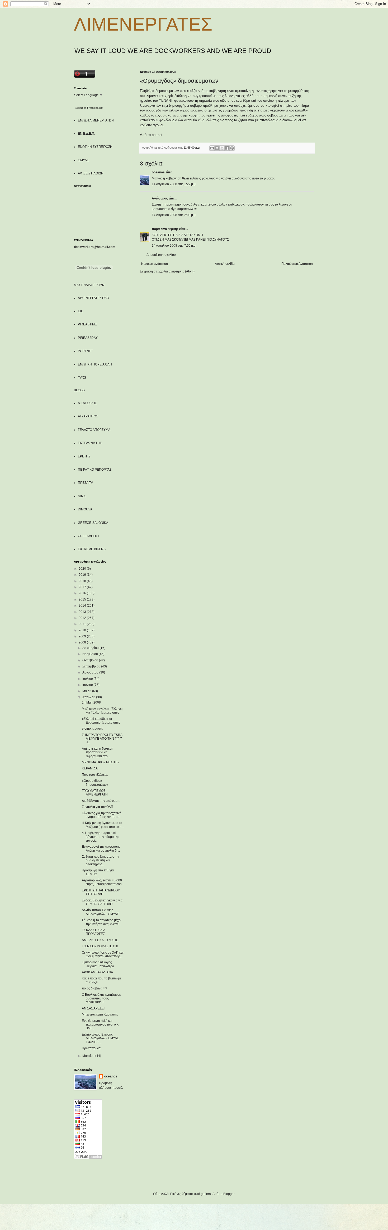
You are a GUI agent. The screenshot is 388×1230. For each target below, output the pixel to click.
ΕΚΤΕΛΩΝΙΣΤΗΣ (90, 443)
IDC (80, 311)
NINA (82, 496)
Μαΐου (87, 691)
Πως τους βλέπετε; (95, 775)
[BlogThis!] (217, 148)
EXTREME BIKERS (92, 549)
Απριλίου (89, 697)
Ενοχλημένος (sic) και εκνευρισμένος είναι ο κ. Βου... (100, 1024)
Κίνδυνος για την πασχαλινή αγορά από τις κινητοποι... (102, 815)
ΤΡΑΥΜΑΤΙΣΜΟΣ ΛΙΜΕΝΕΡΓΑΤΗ (95, 792)
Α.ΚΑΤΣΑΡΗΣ (87, 403)
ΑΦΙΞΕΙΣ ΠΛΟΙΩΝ (90, 173)
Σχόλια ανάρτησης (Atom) (176, 271)
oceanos (158, 172)
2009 (83, 636)
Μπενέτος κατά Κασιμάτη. (100, 1014)
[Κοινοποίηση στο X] (222, 148)
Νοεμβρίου (90, 654)
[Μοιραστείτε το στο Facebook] (227, 148)
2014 (83, 605)
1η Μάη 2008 (91, 702)
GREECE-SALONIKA (93, 523)
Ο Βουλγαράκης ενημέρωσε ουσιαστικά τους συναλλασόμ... (101, 998)
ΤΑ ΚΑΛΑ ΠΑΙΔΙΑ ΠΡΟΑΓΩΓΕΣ (93, 932)
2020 (83, 568)
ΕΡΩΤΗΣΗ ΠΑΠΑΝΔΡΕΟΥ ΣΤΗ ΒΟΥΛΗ (101, 892)
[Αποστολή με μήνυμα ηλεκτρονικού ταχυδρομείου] (212, 148)
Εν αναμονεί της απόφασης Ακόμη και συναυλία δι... (101, 848)
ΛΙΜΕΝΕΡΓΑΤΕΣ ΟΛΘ (93, 298)
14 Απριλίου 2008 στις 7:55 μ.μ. (174, 245)
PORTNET (85, 351)
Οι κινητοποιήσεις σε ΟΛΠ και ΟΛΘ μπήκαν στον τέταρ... (103, 954)
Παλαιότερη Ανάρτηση (297, 264)
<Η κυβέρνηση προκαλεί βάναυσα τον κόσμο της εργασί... (100, 836)
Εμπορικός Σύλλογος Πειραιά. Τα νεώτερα (98, 964)
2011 (83, 624)
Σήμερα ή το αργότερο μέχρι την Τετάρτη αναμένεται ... (102, 922)
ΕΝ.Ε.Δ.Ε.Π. (86, 133)
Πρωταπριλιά (91, 1048)
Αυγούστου (90, 672)
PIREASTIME (87, 324)
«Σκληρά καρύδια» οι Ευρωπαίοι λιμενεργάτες (101, 720)
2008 (83, 642)
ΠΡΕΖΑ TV (85, 483)
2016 (83, 593)
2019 (83, 575)
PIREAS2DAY (88, 338)
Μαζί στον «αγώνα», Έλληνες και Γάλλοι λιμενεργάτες (102, 710)
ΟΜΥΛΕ (83, 160)
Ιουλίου (88, 679)
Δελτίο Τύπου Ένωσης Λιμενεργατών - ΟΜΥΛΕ (100, 912)
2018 (83, 581)
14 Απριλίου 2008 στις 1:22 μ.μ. (174, 184)
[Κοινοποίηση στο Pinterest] (232, 148)
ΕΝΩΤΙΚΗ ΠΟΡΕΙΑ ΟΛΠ (95, 364)
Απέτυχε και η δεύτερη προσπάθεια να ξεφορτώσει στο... (97, 752)
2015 (83, 599)
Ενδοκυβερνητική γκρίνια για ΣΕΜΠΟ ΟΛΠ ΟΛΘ (102, 902)
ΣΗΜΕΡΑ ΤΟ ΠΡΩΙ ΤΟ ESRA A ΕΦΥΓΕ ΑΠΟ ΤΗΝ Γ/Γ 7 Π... (102, 738)
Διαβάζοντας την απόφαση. (101, 801)
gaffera (206, 1194)
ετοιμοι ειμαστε (92, 728)
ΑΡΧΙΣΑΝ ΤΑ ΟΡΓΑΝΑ (97, 972)
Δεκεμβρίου (91, 648)
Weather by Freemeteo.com (89, 107)
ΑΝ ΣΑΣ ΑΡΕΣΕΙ (93, 1008)
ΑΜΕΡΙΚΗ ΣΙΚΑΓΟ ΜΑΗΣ (100, 940)
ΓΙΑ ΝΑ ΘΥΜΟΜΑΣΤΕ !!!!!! (100, 946)
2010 (83, 630)
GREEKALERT (88, 536)
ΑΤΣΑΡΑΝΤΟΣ (88, 416)
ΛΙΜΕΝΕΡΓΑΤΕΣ (143, 24)
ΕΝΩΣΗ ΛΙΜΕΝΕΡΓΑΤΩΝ (96, 120)
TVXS (82, 377)
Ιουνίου (88, 685)
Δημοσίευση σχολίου (161, 255)
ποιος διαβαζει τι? (94, 988)
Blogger (228, 1194)
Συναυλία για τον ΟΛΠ (97, 807)
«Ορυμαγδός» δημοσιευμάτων (95, 782)
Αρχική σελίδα (225, 264)
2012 (83, 618)
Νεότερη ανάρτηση (154, 264)
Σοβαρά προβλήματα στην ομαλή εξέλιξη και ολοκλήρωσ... (100, 860)
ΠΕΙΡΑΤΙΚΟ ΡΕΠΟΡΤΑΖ (94, 469)
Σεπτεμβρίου (91, 666)
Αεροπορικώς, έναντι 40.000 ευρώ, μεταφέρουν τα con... (103, 882)
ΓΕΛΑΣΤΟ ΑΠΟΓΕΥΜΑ (94, 430)
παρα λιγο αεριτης (165, 229)
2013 (83, 612)
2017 (83, 587)
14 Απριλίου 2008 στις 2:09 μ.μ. (174, 215)
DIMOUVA (85, 509)
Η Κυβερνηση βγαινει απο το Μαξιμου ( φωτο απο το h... (103, 824)
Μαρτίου (88, 1056)
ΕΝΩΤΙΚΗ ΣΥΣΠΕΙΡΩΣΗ (95, 147)
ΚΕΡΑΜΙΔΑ (90, 768)
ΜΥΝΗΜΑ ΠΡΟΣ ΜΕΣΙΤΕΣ (100, 762)
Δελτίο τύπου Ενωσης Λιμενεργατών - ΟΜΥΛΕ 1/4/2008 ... (100, 1038)
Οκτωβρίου (90, 660)
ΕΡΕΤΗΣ (84, 456)
